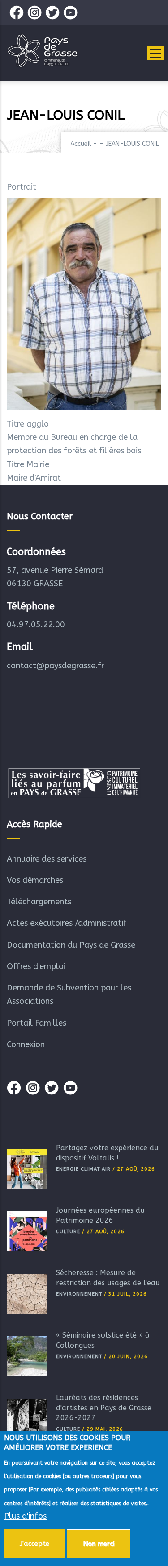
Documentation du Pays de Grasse (71, 945)
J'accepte (34, 1544)
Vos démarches (35, 880)
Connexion (26, 1044)
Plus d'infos (25, 1516)
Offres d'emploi (36, 966)
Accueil (80, 144)
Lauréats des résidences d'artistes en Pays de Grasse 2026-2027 (103, 1407)
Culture (68, 1232)
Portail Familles (36, 1023)
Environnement (79, 1294)
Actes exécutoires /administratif (67, 923)
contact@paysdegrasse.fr (55, 666)
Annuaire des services (46, 859)
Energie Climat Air (83, 1169)
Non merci (98, 1544)
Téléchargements (39, 902)
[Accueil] (42, 51)
